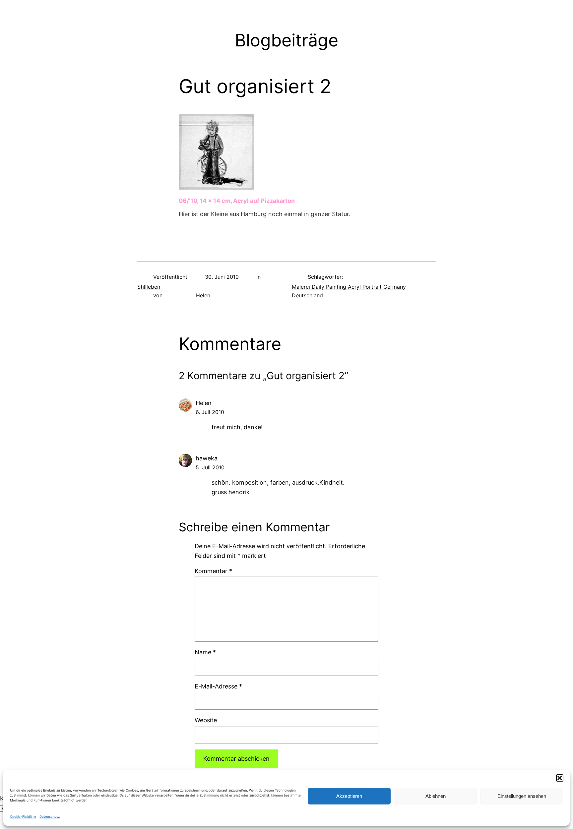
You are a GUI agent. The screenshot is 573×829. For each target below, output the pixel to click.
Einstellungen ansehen (521, 796)
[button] (559, 778)
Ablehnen (435, 796)
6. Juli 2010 (210, 412)
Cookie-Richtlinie (23, 816)
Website (206, 720)
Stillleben (148, 286)
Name (205, 652)
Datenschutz (49, 816)
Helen (204, 402)
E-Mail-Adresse (218, 686)
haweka (207, 458)
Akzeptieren (349, 796)
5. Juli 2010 (210, 467)
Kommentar (213, 570)
